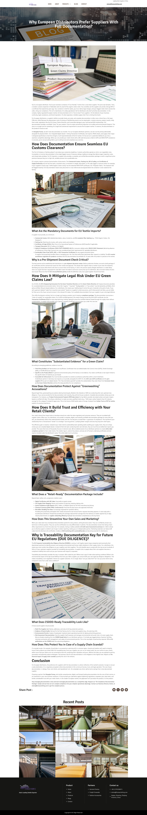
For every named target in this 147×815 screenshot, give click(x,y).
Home (50, 4)
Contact (84, 4)
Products (65, 4)
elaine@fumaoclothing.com (114, 4)
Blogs (76, 4)
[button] (114, 689)
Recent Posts (73, 702)
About (57, 4)
